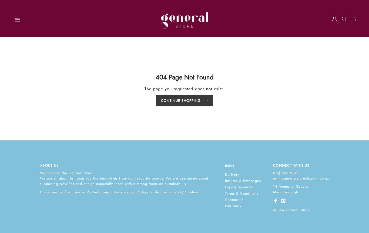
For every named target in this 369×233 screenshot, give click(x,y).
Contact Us (234, 199)
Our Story (233, 205)
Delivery (232, 174)
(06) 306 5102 (285, 172)
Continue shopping (181, 100)
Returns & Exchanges (243, 180)
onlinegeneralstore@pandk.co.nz (301, 178)
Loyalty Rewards (238, 187)
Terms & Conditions (242, 193)
